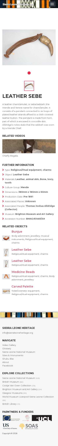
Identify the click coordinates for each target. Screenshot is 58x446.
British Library (11, 404)
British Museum (12, 382)
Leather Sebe (21, 249)
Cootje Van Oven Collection (18, 385)
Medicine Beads (23, 272)
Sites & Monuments (12, 355)
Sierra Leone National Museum (18, 352)
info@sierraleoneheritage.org (17, 333)
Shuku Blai (8, 358)
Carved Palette (22, 286)
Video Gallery (9, 345)
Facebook (7, 365)
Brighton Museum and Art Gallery (22, 389)
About (5, 362)
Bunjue (17, 231)
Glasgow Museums (14, 393)
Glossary (6, 348)
